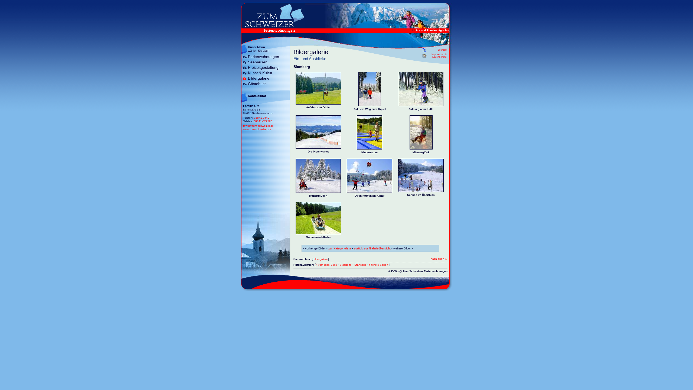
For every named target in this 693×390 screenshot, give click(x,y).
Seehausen (257, 62)
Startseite (346, 264)
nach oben (437, 258)
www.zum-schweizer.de (257, 129)
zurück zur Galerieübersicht (372, 248)
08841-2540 (261, 117)
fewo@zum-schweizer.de (258, 125)
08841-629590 (263, 121)
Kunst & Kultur (260, 73)
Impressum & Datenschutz (439, 55)
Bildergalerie (258, 78)
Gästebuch (257, 84)
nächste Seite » (379, 264)
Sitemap (442, 49)
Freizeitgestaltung (263, 67)
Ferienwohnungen (263, 56)
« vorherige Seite (326, 264)
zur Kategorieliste (339, 248)
